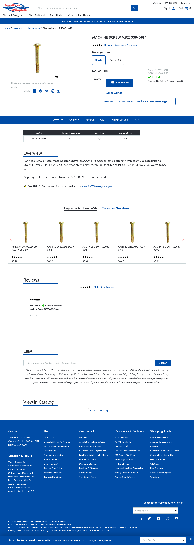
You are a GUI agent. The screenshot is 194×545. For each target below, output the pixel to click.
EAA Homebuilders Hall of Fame (93, 455)
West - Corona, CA (16, 462)
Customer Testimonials (90, 446)
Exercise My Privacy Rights (41, 521)
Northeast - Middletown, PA (21, 476)
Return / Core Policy (53, 468)
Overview (74, 119)
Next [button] (183, 239)
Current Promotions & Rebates (164, 450)
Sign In (167, 8)
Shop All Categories (13, 15)
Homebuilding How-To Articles (129, 468)
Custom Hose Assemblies (162, 455)
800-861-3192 (32, 441)
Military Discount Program (127, 472)
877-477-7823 (170, 3)
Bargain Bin (155, 446)
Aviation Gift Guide (159, 437)
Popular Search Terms (125, 477)
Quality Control (51, 463)
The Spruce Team (87, 477)
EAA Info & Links (122, 446)
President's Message (88, 468)
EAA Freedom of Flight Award (92, 450)
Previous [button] (10, 239)
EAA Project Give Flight (125, 455)
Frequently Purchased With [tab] (80, 208)
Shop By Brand (37, 15)
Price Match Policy (52, 459)
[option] (38, 58)
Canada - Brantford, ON (19, 487)
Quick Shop (26, 262)
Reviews (89, 119)
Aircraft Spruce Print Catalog (92, 442)
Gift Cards (154, 463)
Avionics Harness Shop (161, 442)
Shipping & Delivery (53, 472)
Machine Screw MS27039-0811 (96, 248)
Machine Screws (32, 28)
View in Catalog (119, 119)
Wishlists (157, 3)
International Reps (87, 459)
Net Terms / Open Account (56, 446)
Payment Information (54, 455)
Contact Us (186, 3)
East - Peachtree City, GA (19, 480)
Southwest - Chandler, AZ (20, 465)
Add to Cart (121, 82)
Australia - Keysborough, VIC (21, 491)
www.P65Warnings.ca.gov (96, 186)
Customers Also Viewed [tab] (116, 208)
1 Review (108, 45)
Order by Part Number (79, 15)
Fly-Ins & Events (122, 463)
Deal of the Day (157, 459)
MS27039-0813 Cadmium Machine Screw (24, 248)
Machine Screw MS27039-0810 (132, 248)
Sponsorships (85, 472)
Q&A (102, 119)
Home (7, 28)
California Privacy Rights (18, 521)
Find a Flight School (124, 459)
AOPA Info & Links (123, 442)
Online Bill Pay (50, 450)
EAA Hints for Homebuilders (127, 450)
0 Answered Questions (126, 45)
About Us (83, 437)
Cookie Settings (59, 521)
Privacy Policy (65, 524)
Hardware (17, 28)
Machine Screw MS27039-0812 (61, 248)
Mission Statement (88, 463)
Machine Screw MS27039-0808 (167, 248)
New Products (156, 468)
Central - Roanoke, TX (18, 469)
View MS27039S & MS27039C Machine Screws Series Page (135, 101)
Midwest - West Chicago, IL (20, 473)
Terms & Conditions (53, 477)
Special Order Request (160, 472)
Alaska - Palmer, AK (17, 483)
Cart (185, 8)
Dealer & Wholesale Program (57, 442)
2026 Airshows (122, 437)
